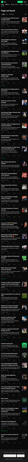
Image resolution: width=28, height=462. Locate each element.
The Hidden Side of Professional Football (10, 257)
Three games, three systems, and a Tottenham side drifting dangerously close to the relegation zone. (9, 424)
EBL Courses (4, 398)
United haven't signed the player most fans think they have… (10, 139)
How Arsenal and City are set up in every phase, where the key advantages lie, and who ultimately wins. (10, 367)
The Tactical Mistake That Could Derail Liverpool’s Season (10, 387)
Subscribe (20, 2)
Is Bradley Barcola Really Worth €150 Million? (10, 52)
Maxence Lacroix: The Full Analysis (8, 101)
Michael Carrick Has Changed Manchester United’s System (9, 306)
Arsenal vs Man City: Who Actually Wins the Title (8, 318)
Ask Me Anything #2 (7, 343)
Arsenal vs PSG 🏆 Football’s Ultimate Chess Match (9, 223)
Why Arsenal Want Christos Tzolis (9, 185)
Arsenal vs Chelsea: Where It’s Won (10, 435)
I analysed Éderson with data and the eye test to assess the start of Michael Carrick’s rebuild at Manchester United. (10, 238)
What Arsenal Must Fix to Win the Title (10, 294)
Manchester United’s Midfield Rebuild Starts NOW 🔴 (9, 235)
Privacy (11, 452)
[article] (14, 22)
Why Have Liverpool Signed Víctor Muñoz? (9, 174)
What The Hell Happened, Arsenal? (8, 376)
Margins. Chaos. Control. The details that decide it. (10, 286)
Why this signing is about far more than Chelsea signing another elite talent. (10, 116)
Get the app (20, 455)
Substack (7, 459)
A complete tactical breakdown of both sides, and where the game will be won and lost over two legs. (10, 333)
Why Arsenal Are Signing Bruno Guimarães (10, 89)
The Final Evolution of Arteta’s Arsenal (9, 209)
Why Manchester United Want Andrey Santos (9, 136)
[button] (2, 4)
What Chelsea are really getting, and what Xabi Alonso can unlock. (9, 105)
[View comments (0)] (8, 48)
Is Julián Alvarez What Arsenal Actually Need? (10, 18)
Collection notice (21, 452)
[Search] (25, 14)
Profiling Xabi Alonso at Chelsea (10, 246)
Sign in (25, 2)
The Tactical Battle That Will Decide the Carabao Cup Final (9, 364)
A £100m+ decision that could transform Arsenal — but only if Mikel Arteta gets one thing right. (10, 22)
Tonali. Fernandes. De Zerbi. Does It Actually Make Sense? (10, 148)
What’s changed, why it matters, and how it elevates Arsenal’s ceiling (10, 272)
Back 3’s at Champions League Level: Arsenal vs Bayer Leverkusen (10, 410)
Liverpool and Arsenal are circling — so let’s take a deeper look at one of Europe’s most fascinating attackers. (10, 55)
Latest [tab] (3, 14)
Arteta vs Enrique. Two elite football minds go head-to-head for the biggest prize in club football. (10, 227)
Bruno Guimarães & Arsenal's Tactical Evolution (9, 63)
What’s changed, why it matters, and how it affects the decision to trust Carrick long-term (10, 309)
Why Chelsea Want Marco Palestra (8, 162)
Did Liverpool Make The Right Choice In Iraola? (9, 197)
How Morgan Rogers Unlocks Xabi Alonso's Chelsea (10, 113)
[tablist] (8, 14)
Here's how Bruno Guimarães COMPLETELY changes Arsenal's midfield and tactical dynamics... (10, 67)
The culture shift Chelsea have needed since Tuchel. (10, 248)
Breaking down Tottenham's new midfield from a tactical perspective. (9, 151)
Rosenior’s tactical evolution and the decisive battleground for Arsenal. (9, 438)
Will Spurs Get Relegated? (8, 421)
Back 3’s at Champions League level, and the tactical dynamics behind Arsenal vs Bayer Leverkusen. (10, 414)
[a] (24, 345)
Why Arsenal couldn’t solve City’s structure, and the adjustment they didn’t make (10, 356)
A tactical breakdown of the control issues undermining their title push (9, 298)
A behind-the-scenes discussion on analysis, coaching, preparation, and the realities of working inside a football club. (10, 260)
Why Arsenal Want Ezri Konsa (9, 29)
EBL (7, 24)
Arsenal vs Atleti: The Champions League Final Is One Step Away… (10, 283)
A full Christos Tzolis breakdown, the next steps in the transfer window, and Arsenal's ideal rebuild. (10, 128)
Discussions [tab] (11, 14)
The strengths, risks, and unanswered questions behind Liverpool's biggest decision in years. (10, 200)
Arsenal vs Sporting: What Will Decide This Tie (10, 329)
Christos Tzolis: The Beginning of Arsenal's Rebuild (10, 124)
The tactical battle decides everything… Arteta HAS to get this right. (10, 321)
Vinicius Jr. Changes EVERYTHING (7, 75)
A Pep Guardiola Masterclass (9, 353)
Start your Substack (10, 455)
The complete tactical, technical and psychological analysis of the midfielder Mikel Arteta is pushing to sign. (10, 93)
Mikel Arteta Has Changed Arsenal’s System (8, 268)
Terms (14, 452)
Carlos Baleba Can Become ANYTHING (8, 40)
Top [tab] (7, 14)
